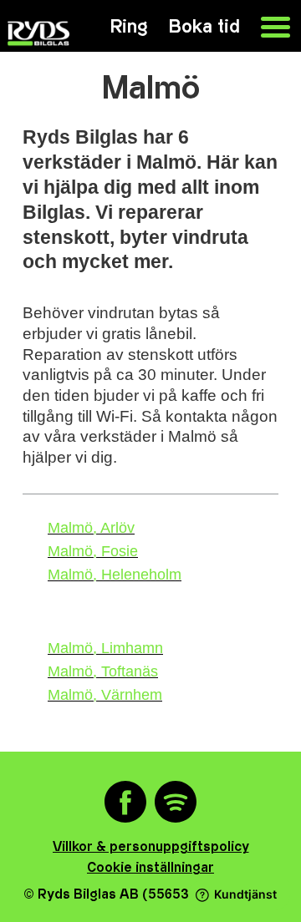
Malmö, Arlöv (91, 527)
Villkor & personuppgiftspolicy (151, 847)
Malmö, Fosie (93, 551)
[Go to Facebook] (125, 803)
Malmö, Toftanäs (103, 671)
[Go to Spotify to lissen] (175, 803)
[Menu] (267, 25)
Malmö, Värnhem (105, 694)
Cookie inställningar (150, 868)
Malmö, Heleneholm (114, 574)
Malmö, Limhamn (105, 648)
